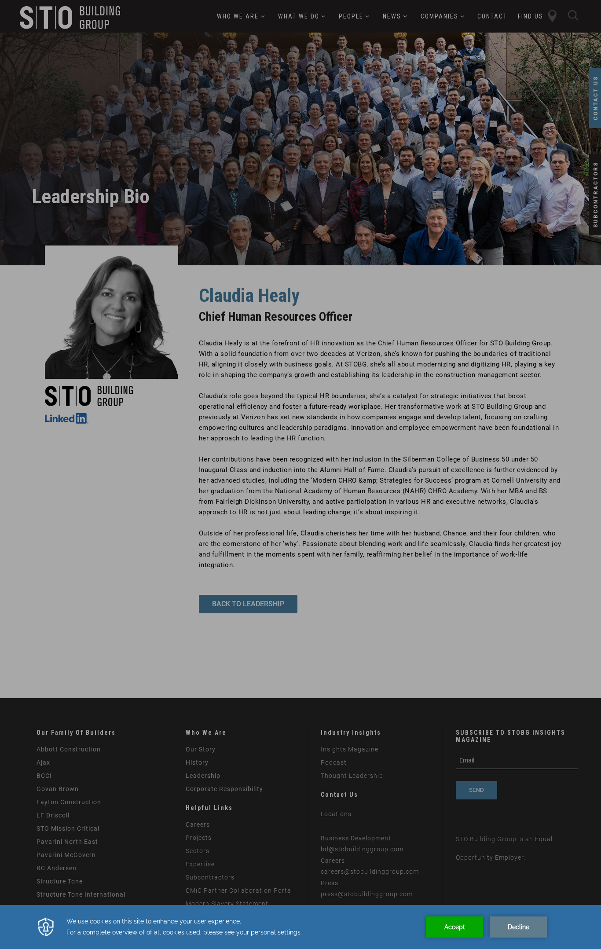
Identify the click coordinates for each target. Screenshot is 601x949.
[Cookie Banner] (300, 927)
